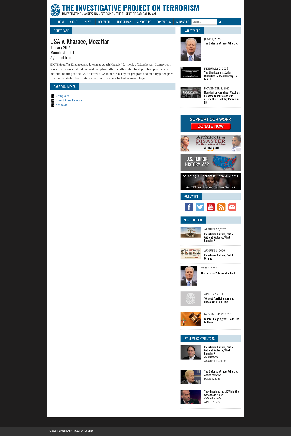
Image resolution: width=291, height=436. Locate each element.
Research (104, 22)
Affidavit (61, 105)
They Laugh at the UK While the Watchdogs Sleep (221, 393)
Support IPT (143, 22)
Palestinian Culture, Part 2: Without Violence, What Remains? (219, 237)
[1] (220, 22)
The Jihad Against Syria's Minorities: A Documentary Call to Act (221, 75)
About (74, 22)
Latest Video (192, 30)
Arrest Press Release (69, 100)
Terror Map (124, 22)
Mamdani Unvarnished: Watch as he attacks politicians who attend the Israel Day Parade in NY (222, 97)
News (88, 22)
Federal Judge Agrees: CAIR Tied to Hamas (221, 320)
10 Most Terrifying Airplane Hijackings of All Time (219, 300)
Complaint (62, 96)
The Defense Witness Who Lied (221, 43)
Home (61, 22)
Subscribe (182, 22)
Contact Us (164, 22)
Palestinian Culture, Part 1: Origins (219, 257)
